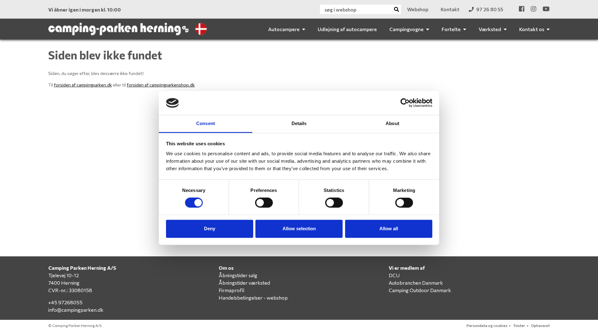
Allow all (388, 228)
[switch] (264, 203)
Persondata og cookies (487, 325)
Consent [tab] (205, 123)
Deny (209, 228)
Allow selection (299, 228)
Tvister (519, 325)
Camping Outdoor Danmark (420, 290)
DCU (394, 275)
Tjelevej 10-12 (63, 275)
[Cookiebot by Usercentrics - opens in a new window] (405, 103)
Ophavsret (540, 325)
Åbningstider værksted (244, 283)
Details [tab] (299, 123)
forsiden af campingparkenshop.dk (161, 84)
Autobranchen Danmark (416, 283)
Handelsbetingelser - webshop (253, 298)
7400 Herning (63, 283)
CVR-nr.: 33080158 (70, 290)
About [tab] (392, 123)
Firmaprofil (231, 290)
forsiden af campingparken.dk (83, 84)
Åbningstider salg (238, 275)
